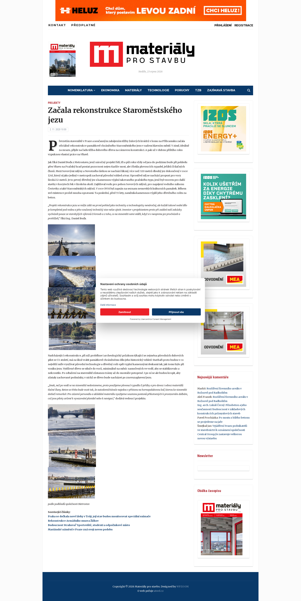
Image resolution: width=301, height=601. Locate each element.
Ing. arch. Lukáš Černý (211, 405)
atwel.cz (159, 590)
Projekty (54, 102)
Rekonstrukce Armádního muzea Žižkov (73, 520)
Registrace (243, 25)
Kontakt (57, 25)
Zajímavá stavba (221, 90)
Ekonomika (110, 90)
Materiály (133, 90)
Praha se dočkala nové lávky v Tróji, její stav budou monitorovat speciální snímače (99, 516)
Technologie (158, 90)
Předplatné (83, 25)
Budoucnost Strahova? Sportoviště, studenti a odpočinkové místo (89, 525)
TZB (198, 90)
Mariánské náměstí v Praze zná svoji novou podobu (80, 529)
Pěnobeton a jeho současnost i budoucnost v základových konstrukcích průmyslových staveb (222, 409)
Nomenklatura (80, 90)
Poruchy (182, 90)
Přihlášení (223, 25)
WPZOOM (182, 586)
